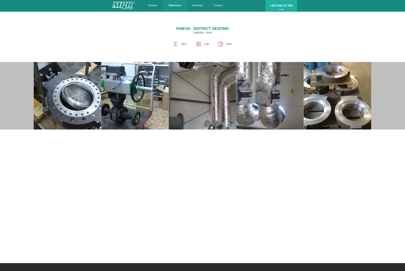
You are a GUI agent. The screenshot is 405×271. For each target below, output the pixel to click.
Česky (281, 9)
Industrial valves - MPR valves (123, 6)
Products (153, 5)
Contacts (218, 5)
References (175, 5)
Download (197, 5)
